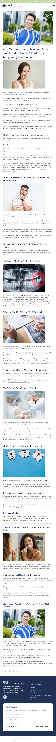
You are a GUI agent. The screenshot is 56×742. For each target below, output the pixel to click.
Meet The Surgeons (35, 684)
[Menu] (54, 5)
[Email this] (5, 671)
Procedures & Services (36, 690)
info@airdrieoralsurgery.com (13, 723)
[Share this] (9, 671)
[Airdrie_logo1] (13, 5)
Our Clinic (32, 687)
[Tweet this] (13, 671)
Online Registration (35, 693)
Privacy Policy (20, 739)
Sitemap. (26, 739)
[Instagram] (5, 697)
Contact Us (33, 700)
